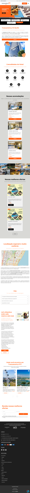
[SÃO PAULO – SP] (9, 378)
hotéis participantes (5, 342)
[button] (9, 106)
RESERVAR (24, 3)
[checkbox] (15, 417)
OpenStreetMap (24, 265)
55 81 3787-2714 (5, 434)
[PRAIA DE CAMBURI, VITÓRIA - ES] (23, 378)
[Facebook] (1, 450)
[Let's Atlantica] (15, 427)
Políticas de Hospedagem (5, 478)
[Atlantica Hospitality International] (23, 427)
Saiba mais (11, 229)
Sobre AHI (3, 463)
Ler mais (13, 391)
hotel (21, 271)
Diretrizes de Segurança (4, 480)
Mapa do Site (3, 475)
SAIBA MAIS (5, 352)
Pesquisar (19, 22)
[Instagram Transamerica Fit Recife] (3, 450)
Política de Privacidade (15, 489)
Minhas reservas (19, 23)
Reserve (5, 350)
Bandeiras (3, 457)
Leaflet (21, 265)
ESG (2, 465)
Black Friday (3, 460)
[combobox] (5, 20)
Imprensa (3, 468)
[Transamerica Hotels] (7, 427)
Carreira (2, 467)
